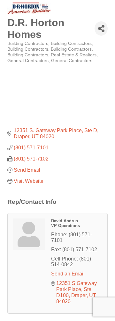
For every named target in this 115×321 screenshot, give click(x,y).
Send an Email (68, 273)
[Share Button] (101, 28)
